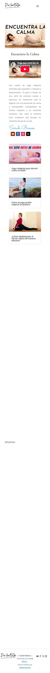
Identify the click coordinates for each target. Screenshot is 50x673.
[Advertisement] (25, 336)
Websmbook (25, 668)
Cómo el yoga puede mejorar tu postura (21, 203)
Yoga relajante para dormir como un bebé (25, 169)
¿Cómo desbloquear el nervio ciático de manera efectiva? (24, 238)
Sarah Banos (21, 128)
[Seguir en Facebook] (18, 134)
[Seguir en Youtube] (13, 134)
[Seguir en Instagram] (23, 134)
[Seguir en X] (28, 134)
